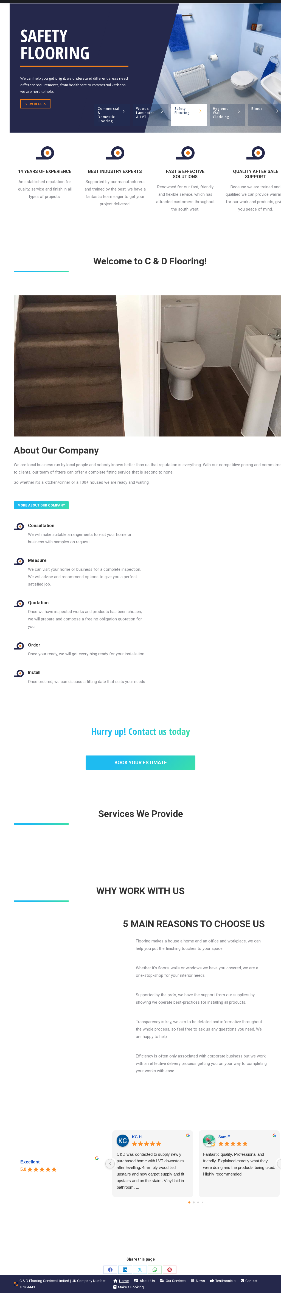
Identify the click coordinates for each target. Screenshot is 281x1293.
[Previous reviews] (110, 1163)
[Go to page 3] (202, 1202)
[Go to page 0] (189, 1202)
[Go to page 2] (198, 1202)
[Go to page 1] (194, 1202)
